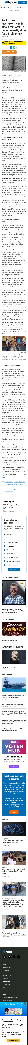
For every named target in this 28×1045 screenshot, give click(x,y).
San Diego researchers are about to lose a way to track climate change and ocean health (14, 713)
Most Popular (7, 675)
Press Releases (6, 981)
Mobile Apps (6, 978)
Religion (9, 492)
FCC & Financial (7, 975)
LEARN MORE (13, 1040)
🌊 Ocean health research (11, 508)
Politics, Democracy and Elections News (15, 485)
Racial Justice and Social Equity (9, 898)
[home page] (11, 2)
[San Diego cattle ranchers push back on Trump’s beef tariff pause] (14, 858)
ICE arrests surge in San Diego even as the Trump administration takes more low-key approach (14, 721)
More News (6, 820)
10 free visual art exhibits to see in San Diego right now (14, 841)
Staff (4, 987)
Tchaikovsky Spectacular (9, 640)
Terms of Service (7, 990)
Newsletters (6, 970)
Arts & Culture (5, 838)
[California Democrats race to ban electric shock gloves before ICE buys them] (14, 922)
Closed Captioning (7, 1000)
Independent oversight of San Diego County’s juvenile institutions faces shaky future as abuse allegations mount (13, 903)
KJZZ (3, 477)
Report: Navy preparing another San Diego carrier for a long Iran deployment (13, 697)
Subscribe (14, 569)
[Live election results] (14, 747)
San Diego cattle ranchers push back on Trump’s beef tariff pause (14, 729)
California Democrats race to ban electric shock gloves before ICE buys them (14, 935)
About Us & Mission (7, 967)
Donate (14, 812)
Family (8, 489)
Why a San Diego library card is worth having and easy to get (13, 705)
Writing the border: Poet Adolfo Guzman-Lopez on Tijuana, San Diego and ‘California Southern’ (13, 610)
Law (15, 489)
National (10, 7)
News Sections (14, 10)
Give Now (22, 2)
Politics (3, 867)
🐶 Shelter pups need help (11, 505)
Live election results (14, 757)
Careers (5, 973)
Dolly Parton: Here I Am (9, 668)
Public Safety (4, 931)
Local (3, 7)
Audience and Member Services (10, 997)
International (21, 7)
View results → (14, 766)
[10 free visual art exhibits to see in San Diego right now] (14, 829)
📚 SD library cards (9, 511)
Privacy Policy (6, 984)
